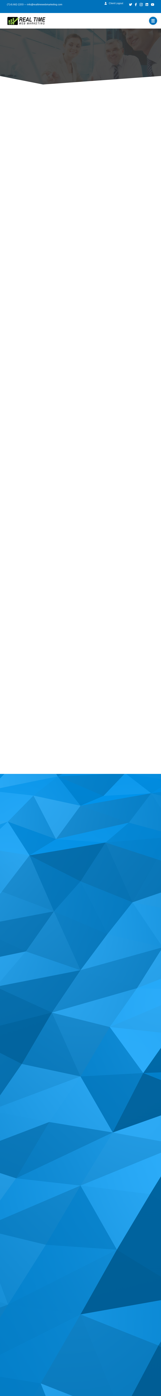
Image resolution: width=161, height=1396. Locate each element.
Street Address (23, 464)
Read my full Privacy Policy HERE (37, 308)
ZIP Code (19, 516)
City (15, 499)
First (16, 357)
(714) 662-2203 (15, 4)
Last (16, 372)
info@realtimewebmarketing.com (44, 4)
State (68, 499)
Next (24, 748)
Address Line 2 (23, 480)
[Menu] (153, 21)
